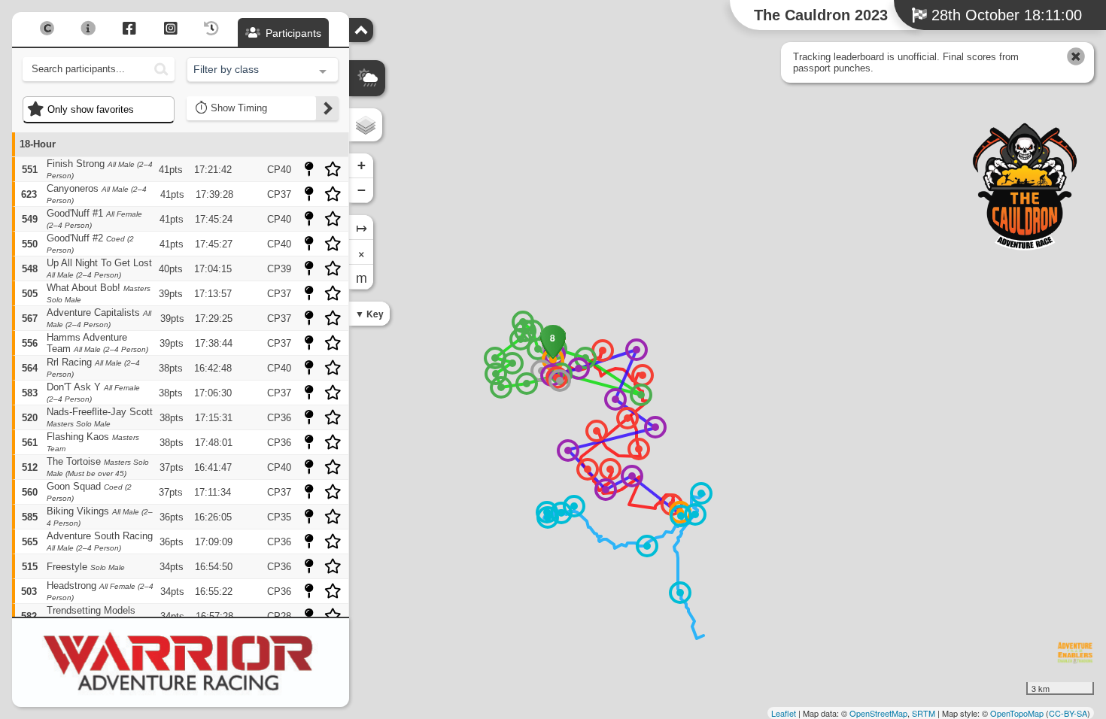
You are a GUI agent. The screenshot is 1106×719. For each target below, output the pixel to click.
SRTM (923, 713)
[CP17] (680, 592)
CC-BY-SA (1068, 713)
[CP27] (538, 349)
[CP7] (587, 469)
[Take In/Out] (681, 516)
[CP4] (627, 418)
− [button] (361, 190)
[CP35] (501, 387)
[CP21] (655, 427)
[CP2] (602, 350)
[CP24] (578, 368)
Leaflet (783, 713)
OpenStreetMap (878, 713)
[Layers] (365, 124)
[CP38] (641, 395)
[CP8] (610, 469)
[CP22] (615, 399)
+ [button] (361, 165)
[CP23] (636, 349)
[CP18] (632, 476)
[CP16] (561, 513)
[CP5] (596, 431)
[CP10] (695, 514)
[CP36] (526, 383)
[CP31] (520, 339)
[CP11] (701, 493)
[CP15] (547, 517)
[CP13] (574, 506)
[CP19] (605, 489)
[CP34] (496, 374)
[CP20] (568, 450)
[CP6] (638, 449)
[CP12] (647, 546)
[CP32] (495, 358)
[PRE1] (559, 380)
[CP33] (512, 363)
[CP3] (642, 375)
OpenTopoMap (1017, 713)
